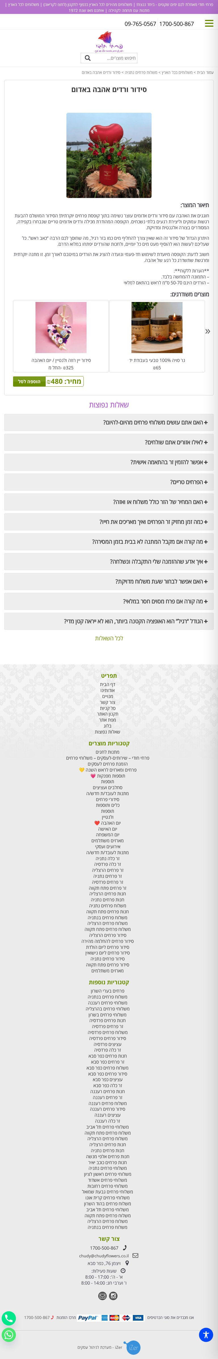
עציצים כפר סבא (108, 1080)
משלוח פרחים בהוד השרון (107, 1204)
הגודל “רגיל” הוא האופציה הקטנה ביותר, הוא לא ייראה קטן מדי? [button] (133, 621)
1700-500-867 (104, 1248)
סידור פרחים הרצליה (107, 935)
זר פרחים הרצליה (107, 870)
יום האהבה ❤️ (107, 823)
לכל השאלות (109, 638)
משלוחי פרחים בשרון (108, 1015)
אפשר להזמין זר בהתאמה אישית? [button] (167, 462)
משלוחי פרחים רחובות (107, 1186)
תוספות (107, 782)
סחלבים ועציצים (107, 788)
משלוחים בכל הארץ (177, 72)
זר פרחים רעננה (107, 1097)
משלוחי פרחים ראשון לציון (107, 1174)
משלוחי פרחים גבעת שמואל (107, 1192)
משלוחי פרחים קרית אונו (107, 1198)
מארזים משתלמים (107, 841)
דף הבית (107, 684)
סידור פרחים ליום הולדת (107, 947)
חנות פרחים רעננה (107, 1092)
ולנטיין (108, 817)
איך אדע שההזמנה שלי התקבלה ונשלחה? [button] (156, 561)
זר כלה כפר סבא (107, 1086)
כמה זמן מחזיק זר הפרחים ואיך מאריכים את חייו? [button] (151, 522)
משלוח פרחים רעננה (108, 1103)
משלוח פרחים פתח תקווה (108, 929)
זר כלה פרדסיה (107, 864)
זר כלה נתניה (108, 859)
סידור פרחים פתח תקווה (107, 965)
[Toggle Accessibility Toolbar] (206, 1335)
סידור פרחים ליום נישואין (107, 953)
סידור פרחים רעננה (107, 1109)
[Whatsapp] (9, 1335)
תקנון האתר (107, 714)
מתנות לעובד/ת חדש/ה (107, 794)
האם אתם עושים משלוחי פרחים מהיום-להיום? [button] (153, 422)
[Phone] (9, 1318)
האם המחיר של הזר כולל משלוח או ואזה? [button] (158, 502)
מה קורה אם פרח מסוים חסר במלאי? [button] (163, 601)
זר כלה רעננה (107, 1121)
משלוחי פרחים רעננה (107, 1003)
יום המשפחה (108, 835)
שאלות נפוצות (107, 732)
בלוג (108, 726)
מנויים (107, 696)
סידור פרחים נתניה (108, 959)
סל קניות (108, 708)
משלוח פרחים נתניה (141, 72)
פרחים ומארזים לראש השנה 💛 (108, 770)
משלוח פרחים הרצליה (107, 923)
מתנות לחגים (108, 752)
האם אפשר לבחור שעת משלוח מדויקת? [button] (159, 581)
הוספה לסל (29, 381)
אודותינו (107, 690)
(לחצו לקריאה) (54, 4)
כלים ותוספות (108, 805)
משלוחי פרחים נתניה (108, 1168)
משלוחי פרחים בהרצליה (108, 1009)
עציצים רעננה (108, 1115)
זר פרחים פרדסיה (107, 882)
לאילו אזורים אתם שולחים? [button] (174, 442)
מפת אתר (107, 720)
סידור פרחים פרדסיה (107, 1038)
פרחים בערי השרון (107, 991)
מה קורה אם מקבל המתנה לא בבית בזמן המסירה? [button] (147, 541)
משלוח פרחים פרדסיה (108, 1032)
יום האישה (107, 829)
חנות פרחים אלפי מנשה (107, 1157)
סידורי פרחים (107, 800)
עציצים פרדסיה (107, 1044)
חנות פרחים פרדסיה (107, 1021)
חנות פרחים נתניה (107, 900)
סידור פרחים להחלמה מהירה (107, 941)
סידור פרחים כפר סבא (107, 1074)
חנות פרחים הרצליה (107, 894)
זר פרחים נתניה (107, 876)
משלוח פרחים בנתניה (107, 918)
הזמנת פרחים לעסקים (108, 764)
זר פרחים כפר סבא (107, 1062)
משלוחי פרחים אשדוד (107, 1180)
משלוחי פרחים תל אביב (107, 1127)
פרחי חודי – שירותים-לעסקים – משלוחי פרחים (107, 758)
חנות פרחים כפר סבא (108, 1056)
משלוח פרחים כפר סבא (108, 1068)
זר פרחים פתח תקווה (107, 888)
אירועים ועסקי (107, 847)
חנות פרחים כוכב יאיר (107, 1163)
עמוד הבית (205, 72)
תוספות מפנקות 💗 (107, 776)
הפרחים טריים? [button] (186, 482)
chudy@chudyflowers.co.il (104, 1255)
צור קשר (107, 702)
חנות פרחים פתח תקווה (107, 912)
